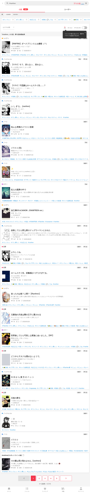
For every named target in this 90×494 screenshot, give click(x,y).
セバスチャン (69, 55)
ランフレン (7, 20)
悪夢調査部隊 (7, 201)
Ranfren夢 (15, 76)
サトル (79, 409)
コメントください (64, 346)
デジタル (86, 138)
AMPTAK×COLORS (9, 138)
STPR (19, 138)
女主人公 (33, 20)
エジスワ (74, 388)
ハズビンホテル (7, 180)
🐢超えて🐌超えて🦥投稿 (56, 326)
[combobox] (8, 27)
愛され (50, 96)
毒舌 (86, 263)
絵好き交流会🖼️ (76, 138)
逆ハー (21, 346)
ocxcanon (49, 221)
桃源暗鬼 (59, 138)
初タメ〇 (55, 263)
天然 (4, 409)
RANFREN (15, 55)
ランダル (47, 55)
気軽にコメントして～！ (42, 201)
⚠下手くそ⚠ (63, 20)
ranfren (66, 117)
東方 (4, 451)
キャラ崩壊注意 (59, 96)
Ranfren (23, 55)
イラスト (41, 138)
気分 (26, 221)
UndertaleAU (78, 451)
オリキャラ (10, 221)
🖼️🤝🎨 (66, 138)
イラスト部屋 (50, 138)
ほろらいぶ (26, 138)
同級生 (84, 55)
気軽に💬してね (47, 20)
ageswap (32, 388)
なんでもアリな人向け (34, 471)
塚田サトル (36, 180)
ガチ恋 (41, 367)
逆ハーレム (70, 96)
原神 (28, 451)
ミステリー (23, 201)
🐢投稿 (76, 20)
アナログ (40, 159)
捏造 (68, 388)
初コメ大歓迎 (69, 159)
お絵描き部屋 (31, 159)
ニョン (54, 55)
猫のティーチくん (69, 180)
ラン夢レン (20, 20)
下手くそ (27, 180)
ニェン (60, 55)
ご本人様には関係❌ (82, 96)
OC (4, 221)
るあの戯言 (52, 471)
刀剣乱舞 (43, 451)
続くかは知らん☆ (83, 76)
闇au (71, 451)
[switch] (84, 27)
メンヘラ (35, 346)
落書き (12, 159)
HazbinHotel (18, 180)
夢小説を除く (78, 27)
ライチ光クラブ (80, 159)
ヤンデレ (28, 346)
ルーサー (39, 55)
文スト (34, 138)
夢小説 (5, 305)
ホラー (30, 201)
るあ (45, 471)
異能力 (15, 201)
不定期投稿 (11, 451)
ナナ (60, 117)
